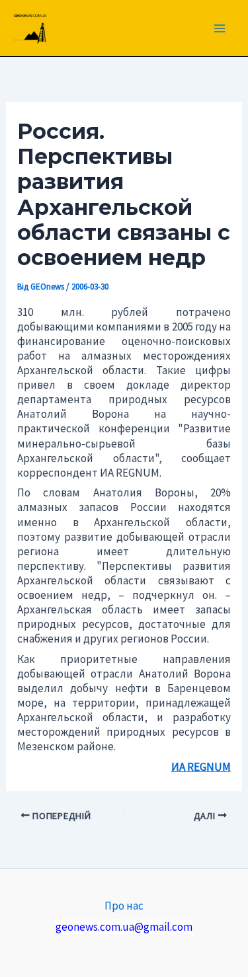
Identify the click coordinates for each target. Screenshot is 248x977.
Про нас (124, 905)
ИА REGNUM (201, 767)
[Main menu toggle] (220, 28)
